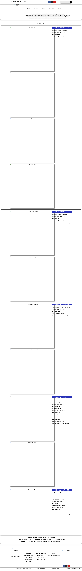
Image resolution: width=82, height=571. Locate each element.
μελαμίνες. (63, 36)
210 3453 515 (42, 555)
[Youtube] (54, 2)
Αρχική (29, 8)
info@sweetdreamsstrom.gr (54, 555)
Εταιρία (43, 8)
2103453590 (42, 559)
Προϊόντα (36, 8)
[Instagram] (52, 2)
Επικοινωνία (51, 8)
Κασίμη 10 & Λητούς (28, 555)
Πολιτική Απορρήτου (41, 568)
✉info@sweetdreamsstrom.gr (33, 2)
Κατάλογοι (59, 8)
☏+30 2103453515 (16, 2)
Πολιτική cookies (55, 568)
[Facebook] (49, 2)
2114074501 (42, 557)
